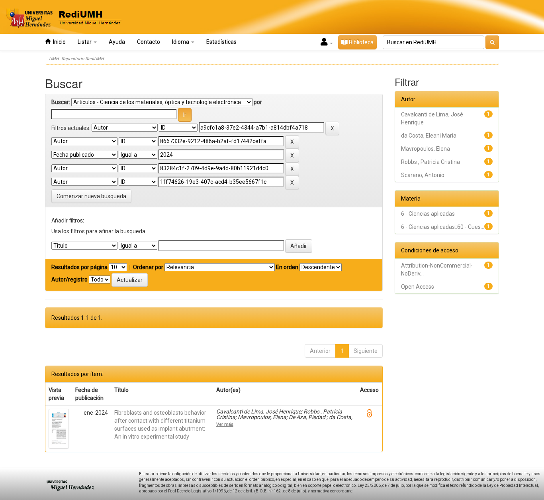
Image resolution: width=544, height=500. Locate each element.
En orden (287, 267)
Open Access (417, 286)
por (258, 102)
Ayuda (117, 42)
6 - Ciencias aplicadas (428, 214)
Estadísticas (221, 42)
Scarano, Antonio (422, 175)
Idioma (181, 42)
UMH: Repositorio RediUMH (76, 58)
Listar (85, 42)
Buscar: (60, 102)
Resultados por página (79, 267)
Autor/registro (69, 279)
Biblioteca (361, 42)
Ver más (224, 424)
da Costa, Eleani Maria (428, 135)
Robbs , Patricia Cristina (430, 162)
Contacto (148, 42)
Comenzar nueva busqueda (91, 196)
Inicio (58, 42)
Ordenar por (148, 267)
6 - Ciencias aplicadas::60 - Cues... (442, 227)
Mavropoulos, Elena (425, 149)
